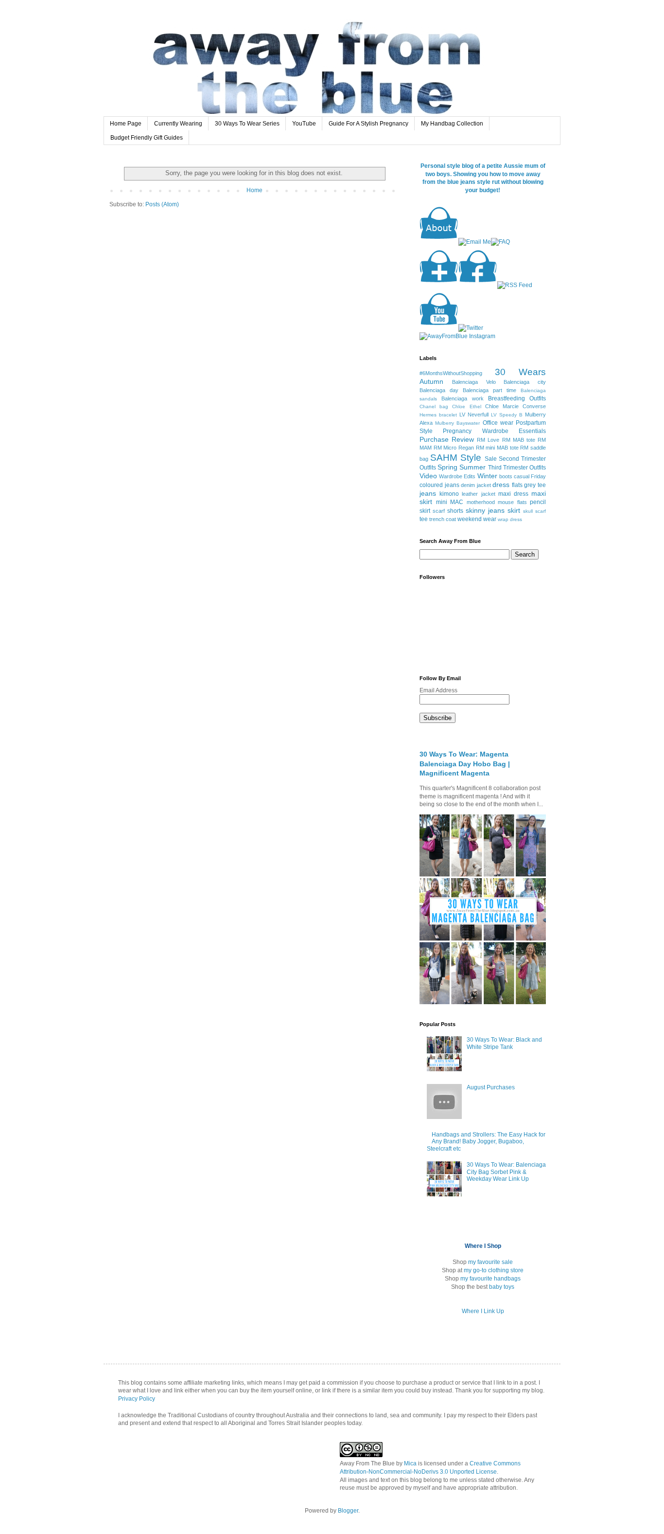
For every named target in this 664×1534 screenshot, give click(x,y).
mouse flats (512, 502)
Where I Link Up (483, 1311)
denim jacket (476, 485)
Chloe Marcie (502, 406)
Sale (491, 458)
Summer (472, 467)
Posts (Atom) (162, 204)
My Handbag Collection (452, 123)
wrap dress (510, 519)
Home (254, 190)
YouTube (304, 123)
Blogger (348, 1510)
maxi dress (513, 493)
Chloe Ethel (466, 406)
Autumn (431, 381)
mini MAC (450, 502)
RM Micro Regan (454, 448)
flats (517, 485)
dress (500, 484)
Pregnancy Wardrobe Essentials (494, 431)
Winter (487, 476)
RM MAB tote (518, 440)
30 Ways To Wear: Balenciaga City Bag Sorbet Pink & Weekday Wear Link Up (506, 1171)
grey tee (535, 485)
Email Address (439, 690)
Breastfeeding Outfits (517, 398)
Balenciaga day (438, 390)
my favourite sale (490, 1262)
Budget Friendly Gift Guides (146, 137)
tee (423, 519)
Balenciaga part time (489, 390)
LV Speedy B (507, 414)
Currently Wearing (178, 123)
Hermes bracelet (438, 414)
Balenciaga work (462, 398)
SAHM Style (455, 457)
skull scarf (534, 511)
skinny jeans (485, 510)
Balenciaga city (525, 382)
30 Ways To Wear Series (247, 123)
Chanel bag (433, 406)
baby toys (501, 1286)
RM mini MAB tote (497, 448)
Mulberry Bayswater (457, 423)
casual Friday (530, 476)
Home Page (125, 123)
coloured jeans (439, 485)
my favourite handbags (490, 1278)
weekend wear (476, 519)
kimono (449, 493)
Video (428, 476)
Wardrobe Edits (457, 476)
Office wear (498, 422)
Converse (534, 406)
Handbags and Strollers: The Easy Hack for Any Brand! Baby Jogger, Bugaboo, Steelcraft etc (486, 1141)
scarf (439, 511)
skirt (513, 510)
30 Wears (520, 372)
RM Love (488, 440)
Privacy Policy (136, 1398)
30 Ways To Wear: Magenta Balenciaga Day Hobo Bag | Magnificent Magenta (464, 763)
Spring (447, 467)
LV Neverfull (474, 414)
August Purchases (491, 1087)
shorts (455, 510)
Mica (410, 1463)
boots (505, 476)
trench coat (442, 519)
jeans (427, 493)
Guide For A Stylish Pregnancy (368, 123)
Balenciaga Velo (474, 382)
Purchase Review (446, 439)
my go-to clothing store (494, 1270)
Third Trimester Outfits (517, 467)
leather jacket (478, 494)
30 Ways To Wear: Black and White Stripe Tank (504, 1043)
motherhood (481, 502)
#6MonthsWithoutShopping (450, 373)
